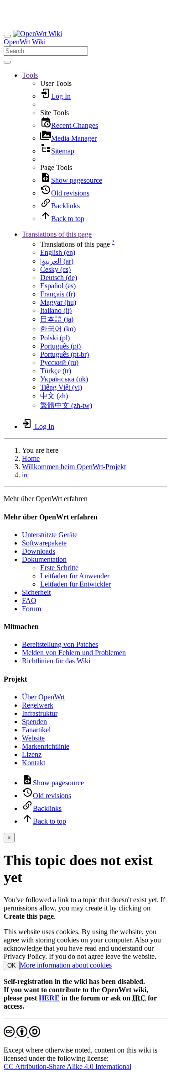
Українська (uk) (64, 379)
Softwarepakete (44, 543)
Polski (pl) (55, 338)
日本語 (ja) (56, 319)
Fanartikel (36, 730)
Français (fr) (57, 294)
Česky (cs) (55, 269)
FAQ (29, 600)
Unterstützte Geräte (50, 535)
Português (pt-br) (64, 354)
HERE (49, 998)
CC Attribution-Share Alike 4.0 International (67, 1066)
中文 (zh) (54, 396)
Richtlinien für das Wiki (56, 661)
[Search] (7, 62)
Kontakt (33, 763)
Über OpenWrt (43, 697)
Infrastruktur (39, 713)
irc (25, 475)
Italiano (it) (56, 310)
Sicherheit (36, 592)
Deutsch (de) (58, 277)
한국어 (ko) (58, 329)
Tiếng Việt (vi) (61, 387)
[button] (30, 75)
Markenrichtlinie (45, 746)
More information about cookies (66, 965)
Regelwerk (37, 705)
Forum (31, 609)
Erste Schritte (59, 567)
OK (11, 965)
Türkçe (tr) (55, 371)
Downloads (38, 551)
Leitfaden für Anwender (74, 576)
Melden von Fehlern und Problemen (74, 652)
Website (33, 738)
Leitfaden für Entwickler (75, 584)
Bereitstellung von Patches (60, 644)
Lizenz (31, 754)
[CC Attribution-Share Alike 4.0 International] (22, 1034)
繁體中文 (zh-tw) (66, 405)
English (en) (57, 252)
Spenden (34, 721)
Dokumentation (44, 559)
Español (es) (58, 286)
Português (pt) (60, 346)
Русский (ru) (59, 362)
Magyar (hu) (58, 302)
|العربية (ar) (56, 261)
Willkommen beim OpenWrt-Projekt (74, 467)
